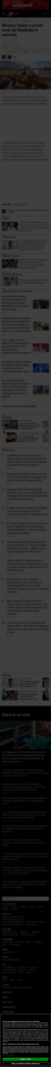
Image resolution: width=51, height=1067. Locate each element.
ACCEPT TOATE (25, 1059)
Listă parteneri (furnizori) (8, 1055)
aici (19, 1036)
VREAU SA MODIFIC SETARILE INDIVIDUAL (25, 1064)
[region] (25, 1040)
